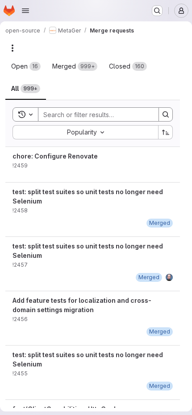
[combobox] (85, 132)
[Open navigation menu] (25, 11)
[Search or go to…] (157, 10)
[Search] (166, 114)
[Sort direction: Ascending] (166, 132)
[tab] (25, 66)
